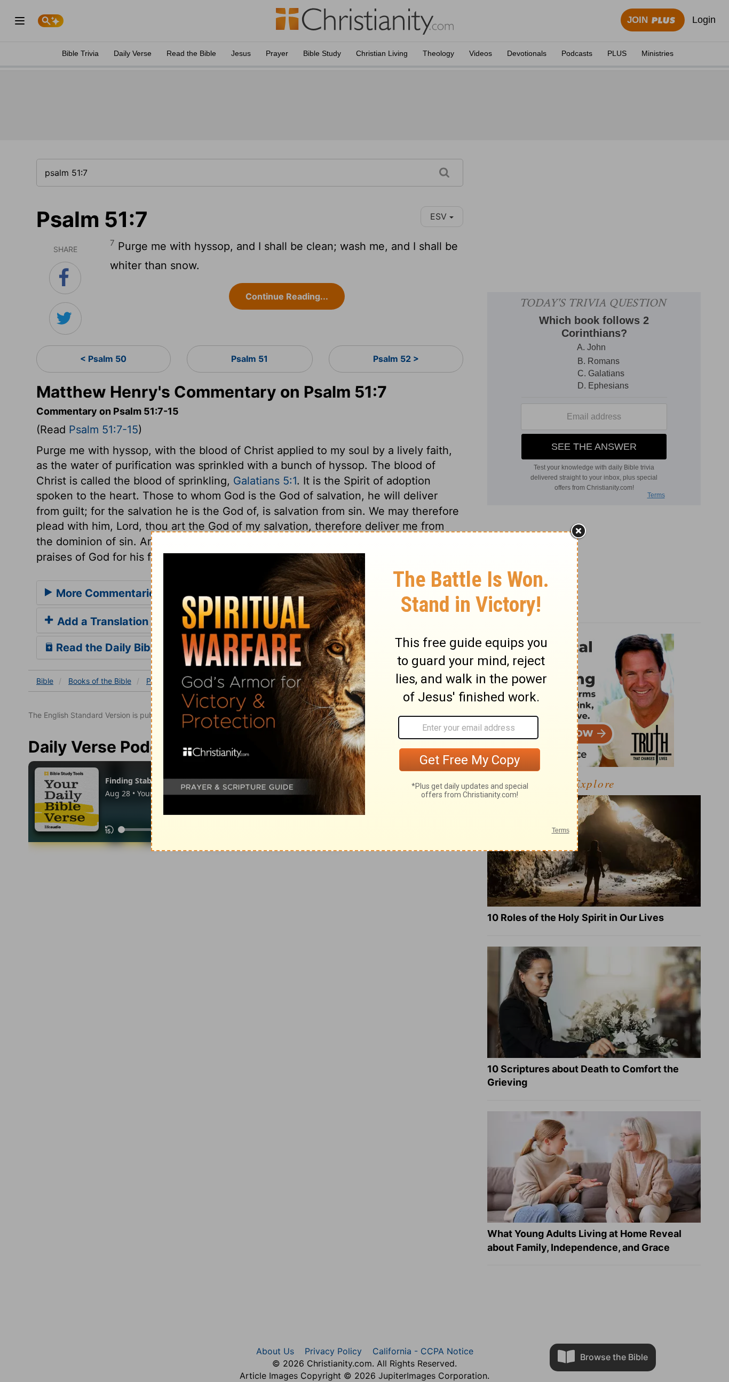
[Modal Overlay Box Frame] (364, 691)
